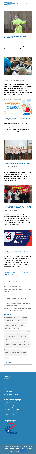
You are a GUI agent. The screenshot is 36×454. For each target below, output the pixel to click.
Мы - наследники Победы (10, 331)
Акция (15, 317)
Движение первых (22, 320)
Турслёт (27, 347)
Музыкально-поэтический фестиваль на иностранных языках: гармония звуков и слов (17, 164)
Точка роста (15, 347)
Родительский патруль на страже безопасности (16, 298)
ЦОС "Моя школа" (9, 414)
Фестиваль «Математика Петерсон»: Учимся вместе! (17, 118)
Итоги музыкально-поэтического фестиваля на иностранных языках (15, 36)
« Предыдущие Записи (9, 272)
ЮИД (24, 355)
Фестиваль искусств (16, 349)
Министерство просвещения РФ (13, 409)
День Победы (7, 323)
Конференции (7, 328)
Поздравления (11, 336)
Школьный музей (8, 355)
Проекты (26, 336)
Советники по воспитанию (10, 344)
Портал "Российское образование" (13, 412)
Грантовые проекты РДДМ (10, 320)
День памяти (15, 323)
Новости (6, 333)
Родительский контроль (17, 341)
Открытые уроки (15, 80)
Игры (16, 325)
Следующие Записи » (27, 272)
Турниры (22, 347)
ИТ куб (12, 325)
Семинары (26, 341)
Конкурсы (21, 325)
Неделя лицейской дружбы (24, 331)
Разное (27, 339)
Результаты (7, 341)
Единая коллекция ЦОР (11, 402)
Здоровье (6, 325)
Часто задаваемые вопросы (11, 394)
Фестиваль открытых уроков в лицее (13, 79)
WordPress (29, 448)
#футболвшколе (8, 317)
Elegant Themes (14, 448)
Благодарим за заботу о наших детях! (13, 286)
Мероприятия (15, 328)
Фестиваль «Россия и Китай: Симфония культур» (16, 251)
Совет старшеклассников (24, 344)
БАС (19, 317)
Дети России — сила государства (12, 281)
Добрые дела (23, 323)
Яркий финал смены (9, 301)
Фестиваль (13, 39)
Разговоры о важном (19, 339)
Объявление (19, 333)
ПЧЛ (5, 336)
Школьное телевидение (10, 352)
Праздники (19, 336)
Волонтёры (24, 317)
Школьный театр (18, 355)
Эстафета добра (8, 284)
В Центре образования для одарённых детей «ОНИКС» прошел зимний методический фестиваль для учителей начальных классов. (17, 207)
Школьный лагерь (21, 352)
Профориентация (8, 339)
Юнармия (6, 357)
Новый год (12, 333)
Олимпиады (27, 333)
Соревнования (7, 347)
